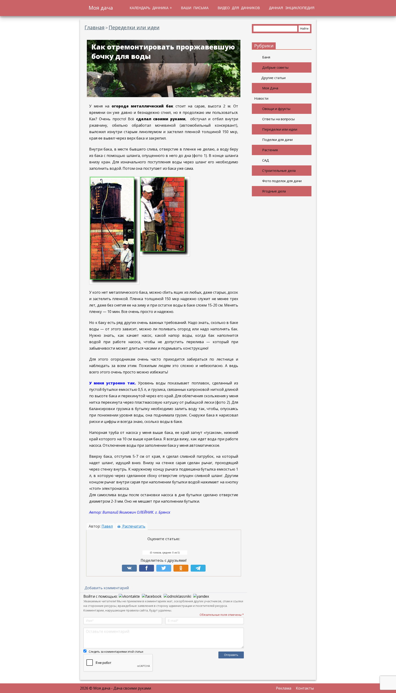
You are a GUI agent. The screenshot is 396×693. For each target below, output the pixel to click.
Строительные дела (279, 170)
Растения (270, 150)
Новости (261, 98)
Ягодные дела (274, 191)
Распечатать (133, 526)
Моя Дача (270, 88)
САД (265, 160)
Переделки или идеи (279, 129)
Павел (107, 526)
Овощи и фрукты (276, 108)
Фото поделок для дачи (282, 180)
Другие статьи (273, 77)
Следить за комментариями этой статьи (116, 652)
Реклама (283, 688)
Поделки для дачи (277, 139)
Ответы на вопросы (278, 119)
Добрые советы (275, 67)
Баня (266, 57)
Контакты (305, 688)
